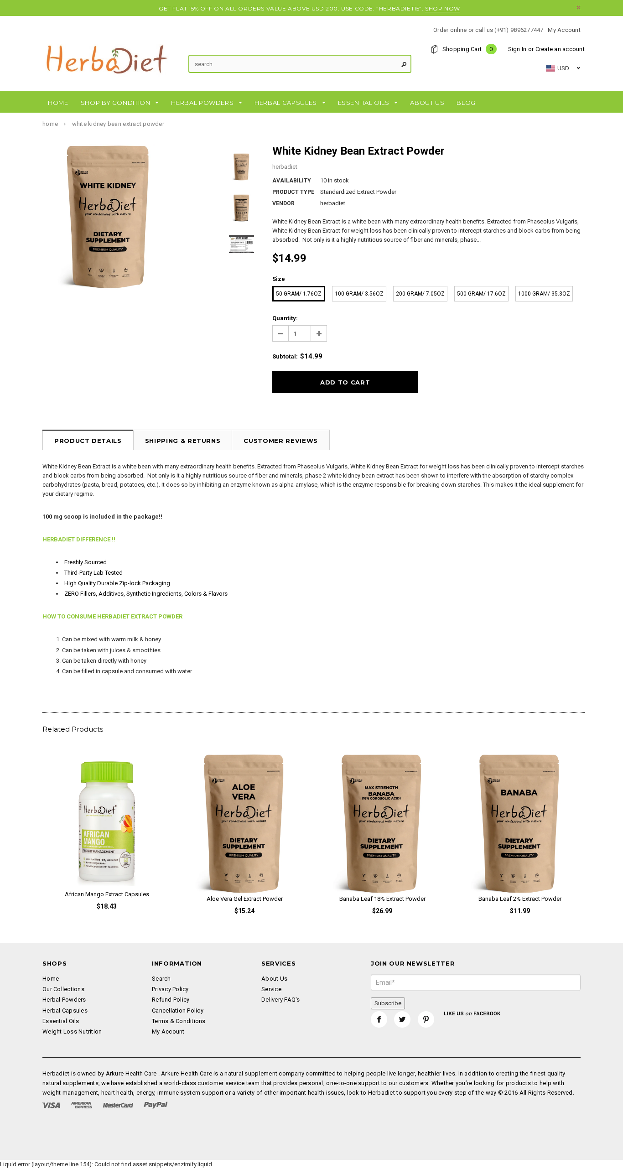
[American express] (81, 1104)
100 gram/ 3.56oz (359, 294)
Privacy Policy (170, 989)
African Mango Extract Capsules (107, 894)
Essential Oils (60, 1021)
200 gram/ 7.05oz (420, 294)
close (578, 7)
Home (50, 123)
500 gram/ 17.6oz (481, 294)
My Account (564, 29)
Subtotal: (285, 356)
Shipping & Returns (183, 440)
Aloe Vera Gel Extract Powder (245, 898)
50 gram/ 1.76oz (299, 294)
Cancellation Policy (177, 1010)
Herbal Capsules (65, 1010)
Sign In (517, 49)
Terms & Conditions (179, 1021)
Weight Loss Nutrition (72, 1031)
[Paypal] (156, 1104)
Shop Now (442, 8)
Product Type (293, 192)
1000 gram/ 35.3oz (544, 294)
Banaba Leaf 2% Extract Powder (519, 898)
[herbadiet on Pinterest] (426, 1019)
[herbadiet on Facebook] (379, 1019)
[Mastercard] (118, 1104)
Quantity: (285, 318)
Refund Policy (170, 999)
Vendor (283, 203)
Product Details (88, 440)
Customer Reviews (280, 440)
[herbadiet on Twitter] (402, 1019)
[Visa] (51, 1104)
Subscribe (387, 1003)
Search (161, 978)
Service (271, 989)
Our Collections (63, 989)
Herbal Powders (64, 999)
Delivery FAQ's (280, 999)
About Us (274, 978)
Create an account (560, 49)
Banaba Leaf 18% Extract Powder (382, 898)
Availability (291, 180)
